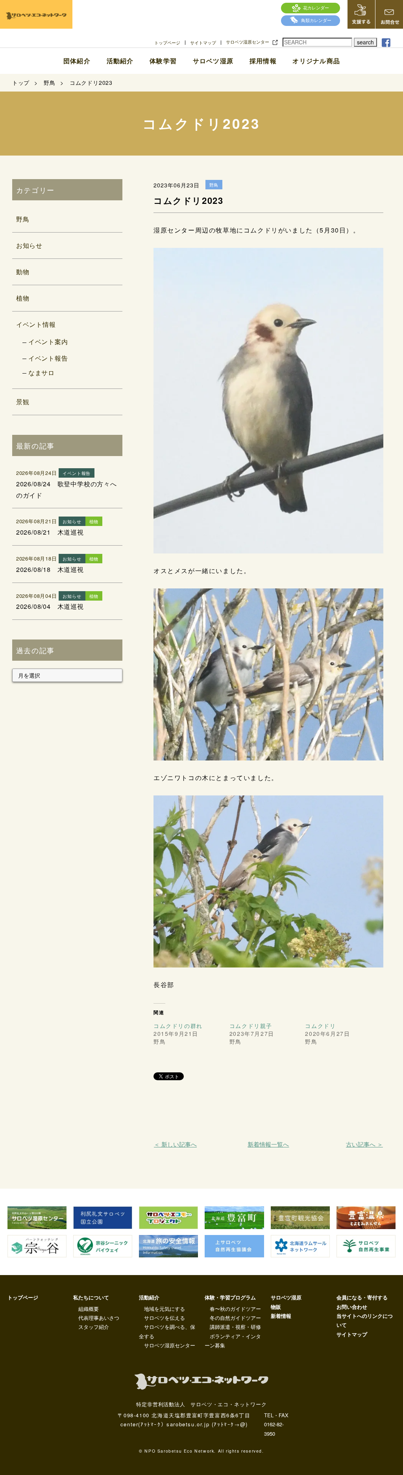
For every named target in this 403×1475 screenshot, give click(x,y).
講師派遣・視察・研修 (235, 1326)
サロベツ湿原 (213, 61)
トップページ (167, 42)
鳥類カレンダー (316, 20)
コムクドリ (320, 1026)
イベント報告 (48, 358)
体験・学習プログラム (230, 1297)
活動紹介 (120, 61)
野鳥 (23, 219)
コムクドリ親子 (250, 1026)
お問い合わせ (351, 1306)
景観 (23, 401)
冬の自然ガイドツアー (235, 1317)
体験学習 (163, 61)
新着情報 (281, 1315)
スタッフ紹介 (93, 1326)
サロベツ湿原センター (247, 42)
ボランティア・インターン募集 (233, 1340)
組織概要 (88, 1308)
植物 (23, 297)
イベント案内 (48, 341)
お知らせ (29, 245)
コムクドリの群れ (178, 1026)
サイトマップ (203, 42)
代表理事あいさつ (98, 1317)
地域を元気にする (164, 1308)
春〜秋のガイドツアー (235, 1308)
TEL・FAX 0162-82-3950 (276, 1424)
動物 (23, 271)
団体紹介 (77, 61)
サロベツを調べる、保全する (167, 1331)
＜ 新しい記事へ (175, 1144)
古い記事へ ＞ (364, 1144)
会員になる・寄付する (362, 1297)
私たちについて (91, 1297)
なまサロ (41, 372)
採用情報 (263, 61)
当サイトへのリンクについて (364, 1320)
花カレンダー (316, 7)
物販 (276, 1306)
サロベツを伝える (164, 1317)
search (365, 42)
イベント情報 (36, 324)
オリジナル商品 (316, 61)
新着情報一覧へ (268, 1144)
